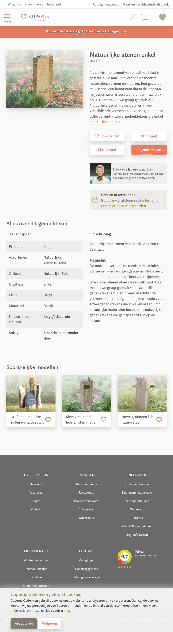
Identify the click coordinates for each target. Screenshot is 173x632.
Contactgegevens (86, 569)
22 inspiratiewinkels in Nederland (36, 4)
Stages (36, 501)
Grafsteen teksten (137, 484)
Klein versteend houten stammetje (80, 420)
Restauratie (86, 492)
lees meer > (111, 121)
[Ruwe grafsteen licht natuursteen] (142, 393)
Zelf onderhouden (137, 501)
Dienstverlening (86, 484)
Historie (35, 509)
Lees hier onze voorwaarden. (124, 206)
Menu (7, 17)
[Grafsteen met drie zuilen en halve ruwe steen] (30, 393)
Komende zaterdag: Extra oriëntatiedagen (86, 32)
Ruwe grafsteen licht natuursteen (138, 420)
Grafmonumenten (36, 560)
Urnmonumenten (35, 569)
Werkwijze (137, 509)
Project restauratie (86, 501)
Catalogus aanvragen (87, 577)
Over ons (36, 484)
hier (66, 611)
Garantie (137, 518)
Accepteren (24, 623)
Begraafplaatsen (137, 535)
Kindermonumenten (36, 586)
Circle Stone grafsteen (137, 526)
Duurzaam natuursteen (137, 492)
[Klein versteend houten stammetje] (86, 393)
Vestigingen (86, 560)
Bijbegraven (87, 509)
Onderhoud (86, 518)
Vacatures (35, 492)
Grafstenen (35, 577)
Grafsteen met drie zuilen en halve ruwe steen (27, 420)
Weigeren (49, 623)
